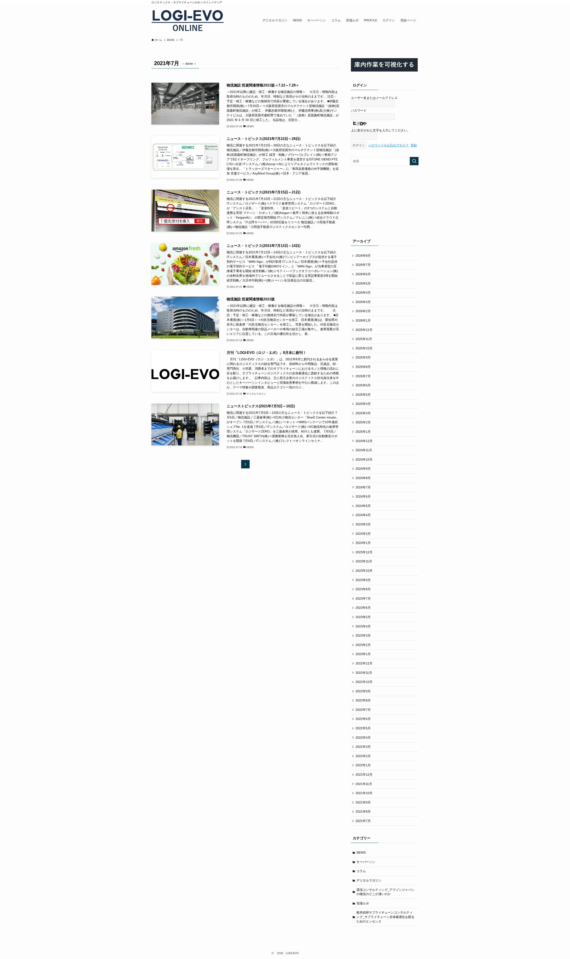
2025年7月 (363, 376)
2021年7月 (363, 821)
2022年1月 (363, 765)
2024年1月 (363, 543)
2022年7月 (363, 709)
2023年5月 (363, 617)
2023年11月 (364, 561)
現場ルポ (362, 903)
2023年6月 (363, 607)
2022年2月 (363, 756)
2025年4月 (363, 404)
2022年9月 (363, 691)
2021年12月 (364, 774)
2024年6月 (363, 496)
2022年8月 (363, 700)
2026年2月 (363, 311)
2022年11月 (364, 672)
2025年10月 (364, 348)
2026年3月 (363, 302)
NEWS (361, 852)
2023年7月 (363, 598)
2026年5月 (363, 283)
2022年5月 (363, 728)
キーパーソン (365, 862)
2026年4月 (363, 292)
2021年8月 (363, 811)
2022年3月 (363, 746)
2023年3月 (363, 635)
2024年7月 (363, 487)
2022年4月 (363, 737)
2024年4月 (363, 515)
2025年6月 (363, 385)
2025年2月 (363, 422)
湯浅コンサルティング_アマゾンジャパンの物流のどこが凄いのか (385, 892)
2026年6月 (363, 274)
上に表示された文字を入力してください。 (380, 130)
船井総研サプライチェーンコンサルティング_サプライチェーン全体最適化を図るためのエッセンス (385, 917)
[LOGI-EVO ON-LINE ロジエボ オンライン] (187, 20)
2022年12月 (364, 663)
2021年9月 (363, 802)
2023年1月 (363, 654)
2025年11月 (364, 339)
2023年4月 (363, 626)
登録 (414, 145)
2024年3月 (363, 524)
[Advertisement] (385, 201)
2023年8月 (363, 589)
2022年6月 (363, 719)
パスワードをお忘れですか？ (388, 145)
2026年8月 (363, 255)
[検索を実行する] (414, 161)
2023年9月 (363, 580)
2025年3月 (363, 413)
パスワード (358, 110)
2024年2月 (363, 533)
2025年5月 (363, 394)
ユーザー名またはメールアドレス (374, 98)
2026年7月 (363, 264)
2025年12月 (364, 330)
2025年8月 (363, 367)
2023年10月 (364, 570)
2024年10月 (364, 459)
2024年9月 (363, 468)
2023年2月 (363, 645)
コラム (361, 871)
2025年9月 (363, 357)
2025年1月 (363, 431)
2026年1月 (363, 320)
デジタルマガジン (368, 880)
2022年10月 (364, 682)
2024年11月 (364, 450)
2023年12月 (364, 552)
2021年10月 (364, 793)
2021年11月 (364, 784)
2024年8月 (363, 478)
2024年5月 (363, 506)
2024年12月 (364, 441)
